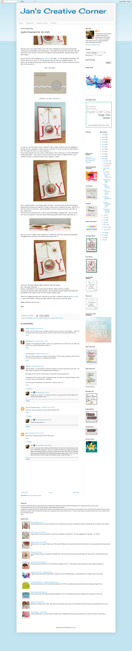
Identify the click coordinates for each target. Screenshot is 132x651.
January (105, 229)
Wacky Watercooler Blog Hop (39, 592)
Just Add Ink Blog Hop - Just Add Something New (44, 582)
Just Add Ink (46, 58)
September (106, 168)
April (104, 222)
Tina (58, 58)
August (105, 172)
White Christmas (59, 318)
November (106, 163)
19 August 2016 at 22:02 (36, 328)
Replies (29, 389)
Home (21, 23)
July (104, 215)
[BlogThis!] (42, 316)
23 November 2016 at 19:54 (43, 445)
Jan (32, 392)
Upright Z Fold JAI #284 (37, 602)
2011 (103, 240)
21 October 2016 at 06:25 (48, 407)
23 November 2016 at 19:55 (43, 420)
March (105, 225)
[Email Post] (37, 315)
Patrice (28, 366)
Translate (99, 55)
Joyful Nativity (28, 318)
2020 (103, 149)
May (104, 220)
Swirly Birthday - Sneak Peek (39, 612)
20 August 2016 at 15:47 (41, 341)
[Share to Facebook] (46, 316)
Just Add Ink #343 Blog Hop (38, 562)
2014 (103, 235)
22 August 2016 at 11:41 (37, 366)
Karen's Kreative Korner (33, 407)
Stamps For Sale (42, 23)
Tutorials (53, 23)
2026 (103, 135)
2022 (103, 144)
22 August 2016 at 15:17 (42, 392)
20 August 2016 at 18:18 (41, 353)
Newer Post (24, 492)
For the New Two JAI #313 (38, 532)
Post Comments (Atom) (34, 495)
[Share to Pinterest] (48, 316)
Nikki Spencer (30, 341)
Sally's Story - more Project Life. (107, 175)
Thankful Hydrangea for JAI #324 (107, 205)
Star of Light (51, 318)
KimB (27, 328)
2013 (103, 237)
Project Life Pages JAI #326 (106, 181)
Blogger (73, 627)
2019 (103, 151)
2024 (103, 139)
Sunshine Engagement (107, 198)
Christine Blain (30, 353)
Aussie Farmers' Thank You (107, 186)
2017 (103, 156)
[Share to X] (44, 316)
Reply (27, 335)
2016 (103, 159)
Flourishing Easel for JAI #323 (106, 211)
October (105, 165)
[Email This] (40, 316)
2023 (103, 142)
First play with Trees (36, 552)
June (105, 217)
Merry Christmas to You (37, 522)
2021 (103, 147)
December (106, 161)
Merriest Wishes (44, 318)
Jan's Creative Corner (63, 10)
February (106, 227)
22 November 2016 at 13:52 (36, 433)
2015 (103, 232)
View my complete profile (93, 45)
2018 (103, 154)
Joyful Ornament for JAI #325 (106, 192)
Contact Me (30, 23)
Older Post (76, 492)
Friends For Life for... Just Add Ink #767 (41, 572)
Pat (27, 433)
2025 (103, 137)
